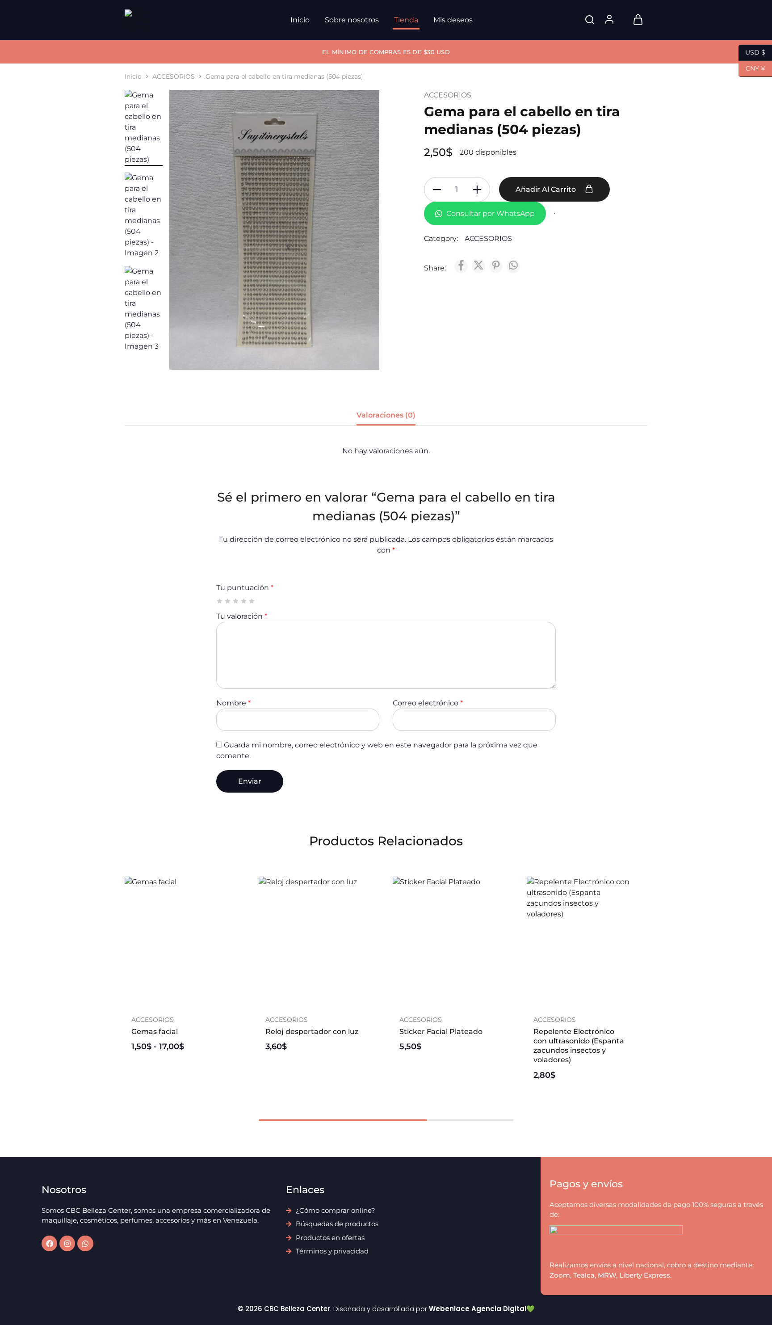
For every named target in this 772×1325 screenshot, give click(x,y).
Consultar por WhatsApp (490, 213)
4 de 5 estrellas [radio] (244, 601)
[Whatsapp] (85, 1243)
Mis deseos (453, 20)
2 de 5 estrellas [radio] (228, 601)
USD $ (751, 51)
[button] (312, 1001)
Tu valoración (241, 616)
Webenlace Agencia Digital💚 (482, 1308)
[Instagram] (67, 1243)
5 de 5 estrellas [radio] (252, 601)
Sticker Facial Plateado (440, 1031)
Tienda (406, 20)
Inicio (300, 20)
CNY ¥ (751, 67)
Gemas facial (154, 1031)
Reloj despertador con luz (311, 1031)
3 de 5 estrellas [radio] (236, 601)
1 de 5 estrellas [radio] (220, 601)
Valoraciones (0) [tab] (386, 415)
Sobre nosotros (352, 20)
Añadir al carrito (547, 189)
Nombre (233, 703)
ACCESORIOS (173, 76)
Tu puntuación (244, 587)
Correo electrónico (428, 703)
